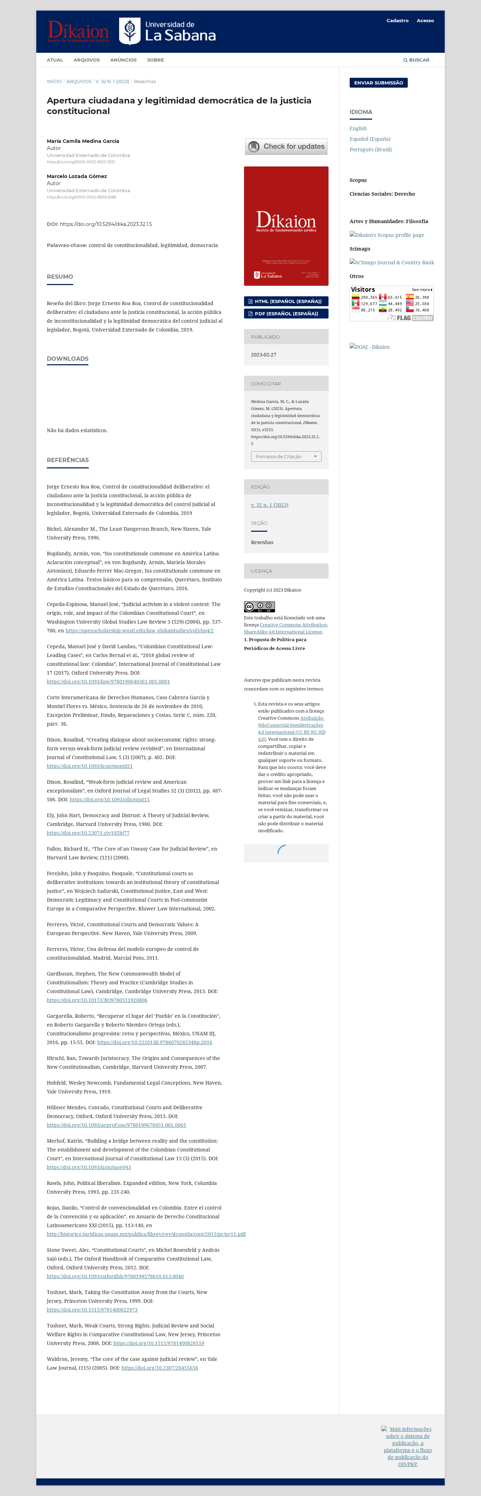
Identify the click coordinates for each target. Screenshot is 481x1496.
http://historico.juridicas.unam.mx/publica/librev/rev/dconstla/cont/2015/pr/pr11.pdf (146, 1234)
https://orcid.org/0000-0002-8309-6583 (81, 197)
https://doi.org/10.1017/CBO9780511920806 (97, 1000)
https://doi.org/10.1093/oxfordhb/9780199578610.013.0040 (115, 1276)
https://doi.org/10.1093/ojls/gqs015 (110, 799)
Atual (55, 60)
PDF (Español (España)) (286, 313)
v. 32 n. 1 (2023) (112, 81)
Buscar (419, 60)
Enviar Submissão (378, 83)
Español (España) (370, 138)
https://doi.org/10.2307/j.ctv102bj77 (88, 832)
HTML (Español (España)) (288, 301)
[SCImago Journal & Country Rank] (392, 262)
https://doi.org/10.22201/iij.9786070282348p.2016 (154, 1042)
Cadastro (398, 20)
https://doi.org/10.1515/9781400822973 (92, 1309)
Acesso (425, 20)
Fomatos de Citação (278, 456)
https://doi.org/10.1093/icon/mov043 (89, 1167)
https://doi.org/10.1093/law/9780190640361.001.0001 (108, 681)
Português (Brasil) (371, 149)
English (358, 128)
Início (54, 81)
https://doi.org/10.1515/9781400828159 (158, 1343)
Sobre (155, 60)
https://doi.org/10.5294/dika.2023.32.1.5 (106, 224)
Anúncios (123, 60)
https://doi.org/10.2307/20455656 (159, 1367)
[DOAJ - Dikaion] (370, 346)
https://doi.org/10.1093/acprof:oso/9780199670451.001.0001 (116, 1125)
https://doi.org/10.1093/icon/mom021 (90, 766)
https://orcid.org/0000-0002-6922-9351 (81, 162)
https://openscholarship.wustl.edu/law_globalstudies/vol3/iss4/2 (139, 630)
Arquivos (87, 60)
